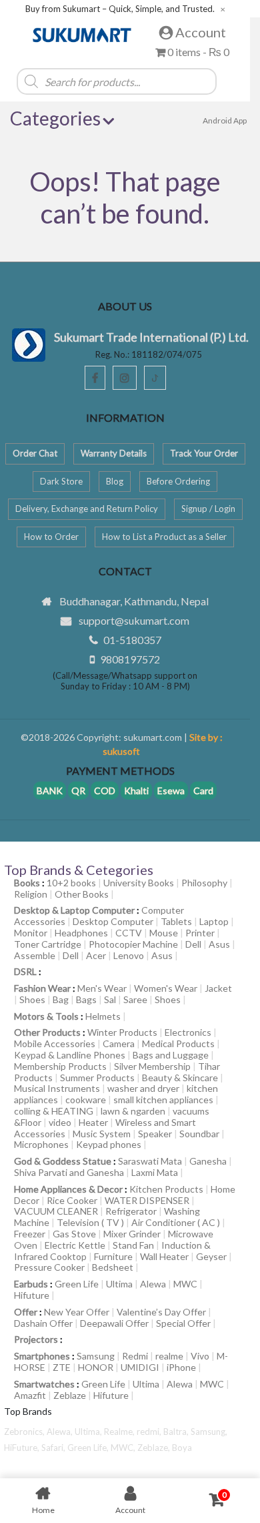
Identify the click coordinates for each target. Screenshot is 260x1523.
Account (199, 32)
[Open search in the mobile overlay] (133, 81)
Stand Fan (133, 1245)
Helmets (103, 1016)
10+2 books (71, 882)
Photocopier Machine (133, 944)
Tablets (176, 921)
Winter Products (122, 1032)
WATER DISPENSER (147, 1200)
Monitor (30, 932)
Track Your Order (204, 453)
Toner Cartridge (47, 944)
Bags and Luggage (171, 1054)
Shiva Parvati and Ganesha (69, 1172)
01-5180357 (132, 639)
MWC (185, 1283)
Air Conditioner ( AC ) (175, 1222)
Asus (219, 944)
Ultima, (89, 1431)
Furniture (113, 1256)
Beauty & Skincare (180, 1077)
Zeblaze (69, 1395)
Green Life (77, 1283)
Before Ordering (178, 481)
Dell (193, 944)
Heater (93, 1122)
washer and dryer (143, 1088)
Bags (86, 999)
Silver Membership (152, 1066)
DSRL (25, 971)
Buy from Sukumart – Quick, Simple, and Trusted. (120, 9)
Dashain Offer (43, 1323)
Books (27, 882)
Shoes (32, 999)
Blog (114, 481)
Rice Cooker (72, 1200)
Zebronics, (24, 1431)
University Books (138, 882)
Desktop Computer (113, 921)
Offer (25, 1311)
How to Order (51, 536)
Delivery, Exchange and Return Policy (86, 508)
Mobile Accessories (54, 1043)
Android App (225, 120)
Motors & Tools (46, 1016)
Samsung (96, 1355)
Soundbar (199, 1133)
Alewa (153, 1283)
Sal (110, 999)
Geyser (211, 1256)
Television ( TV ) (90, 1222)
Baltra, (177, 1431)
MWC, (124, 1447)
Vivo (200, 1355)
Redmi (135, 1355)
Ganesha (208, 1161)
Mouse (163, 932)
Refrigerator (131, 1211)
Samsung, (209, 1431)
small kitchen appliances (163, 1099)
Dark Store (61, 481)
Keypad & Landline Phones (69, 1054)
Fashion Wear (42, 988)
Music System (102, 1133)
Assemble (34, 955)
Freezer (29, 1233)
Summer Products (97, 1077)
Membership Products (60, 1066)
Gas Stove (74, 1233)
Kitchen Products (166, 1189)
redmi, (150, 1431)
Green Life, (89, 1447)
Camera (119, 1043)
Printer (200, 932)
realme (169, 1355)
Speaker (155, 1133)
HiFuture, (22, 1447)
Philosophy (204, 882)
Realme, (120, 1431)
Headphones (81, 932)
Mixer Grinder (132, 1233)
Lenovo (128, 955)
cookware (85, 1099)
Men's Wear (102, 988)
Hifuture (31, 1295)
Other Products (47, 1032)
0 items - (197, 51)
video (60, 1122)
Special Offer (183, 1323)
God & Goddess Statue (62, 1161)
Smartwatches (44, 1384)
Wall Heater (164, 1256)
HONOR (95, 1367)
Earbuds (31, 1283)
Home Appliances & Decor (68, 1189)
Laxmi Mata (154, 1172)
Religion (30, 894)
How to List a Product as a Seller (164, 536)
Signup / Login (208, 508)
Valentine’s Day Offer (161, 1311)
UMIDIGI (140, 1367)
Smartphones (42, 1355)
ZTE (62, 1367)
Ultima (119, 1283)
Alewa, (61, 1431)
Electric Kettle (75, 1245)
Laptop (214, 921)
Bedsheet (112, 1267)
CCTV (128, 932)
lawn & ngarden (133, 1111)
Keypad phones (108, 1144)
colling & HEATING (53, 1111)
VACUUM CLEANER (56, 1211)
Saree (135, 999)
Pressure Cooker (49, 1267)
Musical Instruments (57, 1088)
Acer (96, 955)
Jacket (218, 988)
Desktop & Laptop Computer (74, 910)
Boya (182, 1447)
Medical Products (178, 1043)
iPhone (181, 1367)
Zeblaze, (154, 1447)
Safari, (54, 1447)
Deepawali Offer (114, 1323)
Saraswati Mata (150, 1161)
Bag (61, 999)
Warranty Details (114, 453)
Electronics (188, 1032)
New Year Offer (76, 1311)
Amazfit (30, 1395)
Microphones (41, 1144)
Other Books (82, 894)
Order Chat (35, 453)
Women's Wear (165, 988)
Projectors (36, 1339)
